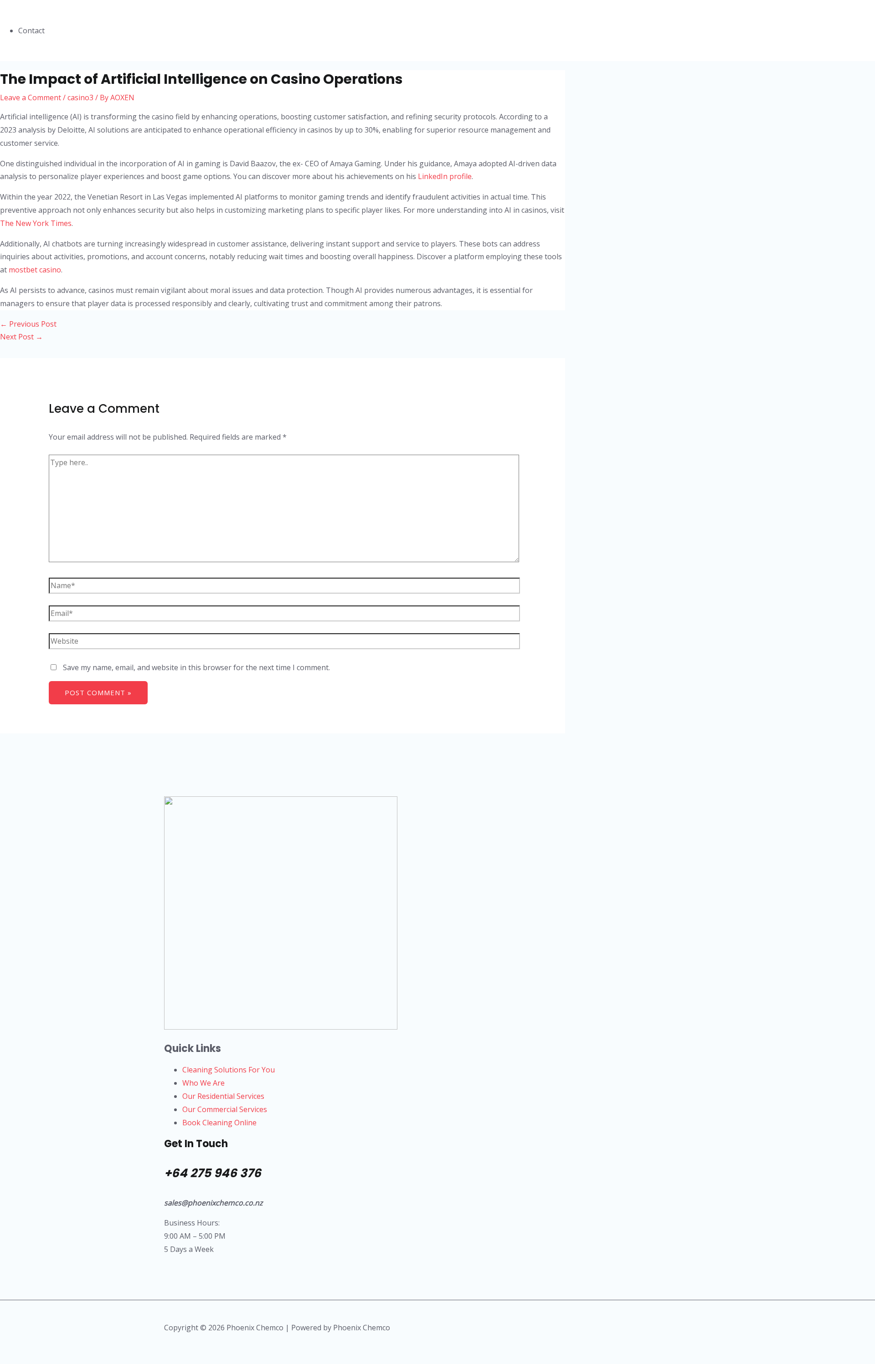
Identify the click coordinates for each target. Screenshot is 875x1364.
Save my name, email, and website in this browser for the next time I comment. (196, 667)
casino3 (80, 97)
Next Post (21, 337)
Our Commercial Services (224, 1109)
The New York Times (36, 223)
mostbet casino (35, 270)
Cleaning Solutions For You (228, 1070)
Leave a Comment (30, 97)
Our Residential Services (223, 1096)
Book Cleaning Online (219, 1123)
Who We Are (203, 1083)
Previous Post (28, 324)
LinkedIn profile (445, 176)
